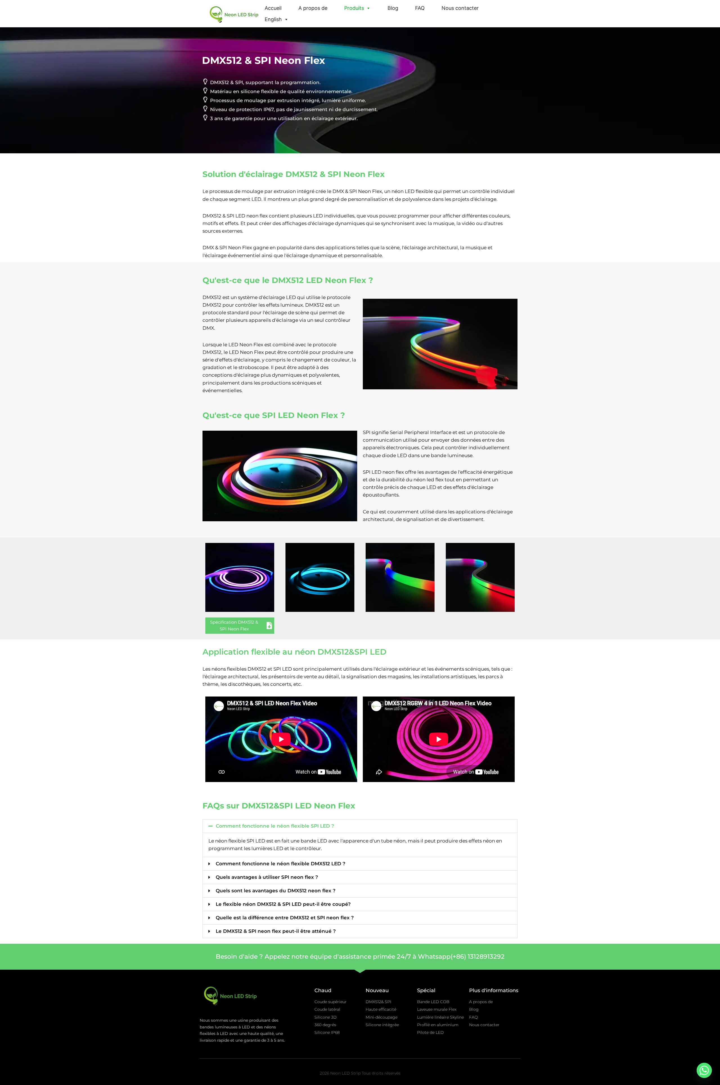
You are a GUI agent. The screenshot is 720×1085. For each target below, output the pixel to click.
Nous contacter (460, 8)
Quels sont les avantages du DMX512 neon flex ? (276, 890)
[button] (360, 826)
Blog (393, 8)
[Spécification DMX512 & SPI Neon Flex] (269, 625)
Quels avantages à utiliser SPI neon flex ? (267, 877)
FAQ (420, 8)
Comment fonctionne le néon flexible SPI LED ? (275, 826)
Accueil (273, 8)
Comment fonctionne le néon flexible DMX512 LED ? (280, 863)
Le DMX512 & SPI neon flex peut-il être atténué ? (276, 931)
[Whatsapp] (704, 1070)
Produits (354, 8)
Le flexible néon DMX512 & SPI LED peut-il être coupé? (283, 904)
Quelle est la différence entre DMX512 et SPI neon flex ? (285, 917)
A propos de (312, 8)
